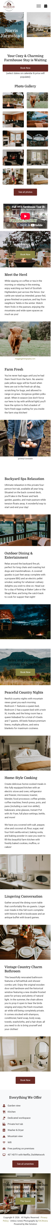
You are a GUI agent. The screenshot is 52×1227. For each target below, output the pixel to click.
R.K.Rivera (43, 1221)
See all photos (25, 192)
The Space (25, 1201)
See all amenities (25, 1164)
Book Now (25, 68)
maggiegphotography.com (25, 359)
